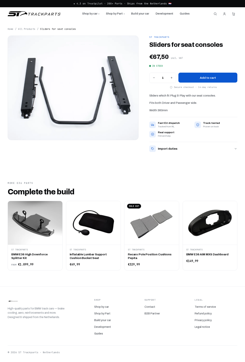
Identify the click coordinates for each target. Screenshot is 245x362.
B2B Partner (152, 313)
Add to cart (208, 77)
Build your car (140, 13)
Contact (150, 306)
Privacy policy (203, 320)
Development (164, 13)
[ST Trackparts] (34, 13)
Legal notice (202, 326)
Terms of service (205, 306)
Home (10, 29)
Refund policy (203, 313)
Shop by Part (115, 13)
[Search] (215, 14)
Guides (184, 13)
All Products (26, 29)
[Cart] (233, 14)
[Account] (224, 14)
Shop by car (90, 13)
